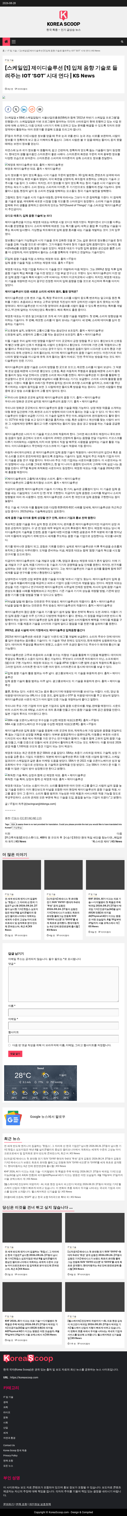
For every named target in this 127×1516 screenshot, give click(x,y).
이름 (11, 1005)
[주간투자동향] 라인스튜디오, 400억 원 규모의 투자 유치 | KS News (33, 837)
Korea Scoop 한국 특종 (15, 1450)
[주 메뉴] (15, 42)
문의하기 (8, 1504)
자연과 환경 (9, 1438)
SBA (13, 824)
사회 (5, 1422)
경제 (5, 1402)
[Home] (6, 42)
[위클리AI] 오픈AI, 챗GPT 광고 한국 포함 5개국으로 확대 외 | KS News (42, 1197)
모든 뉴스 (8, 1465)
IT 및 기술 (9, 60)
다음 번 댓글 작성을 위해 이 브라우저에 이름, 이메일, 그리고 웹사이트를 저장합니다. (61, 1045)
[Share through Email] (40, 109)
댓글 (11, 963)
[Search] (122, 42)
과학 (5, 1407)
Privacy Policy (10, 1455)
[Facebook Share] (8, 109)
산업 (5, 1427)
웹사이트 (13, 1032)
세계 (5, 1432)
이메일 (13, 1019)
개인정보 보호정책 (40, 1504)
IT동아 (15, 818)
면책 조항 (8, 1460)
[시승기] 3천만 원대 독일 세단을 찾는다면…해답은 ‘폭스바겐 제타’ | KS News (93, 837)
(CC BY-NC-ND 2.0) (31, 818)
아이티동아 (22, 89)
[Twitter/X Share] (16, 109)
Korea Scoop (63, 24)
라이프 (6, 1412)
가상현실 (17, 827)
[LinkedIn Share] (24, 109)
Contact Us (9, 1445)
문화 (5, 1417)
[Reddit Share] (32, 109)
